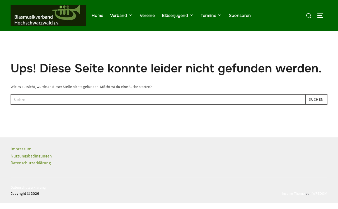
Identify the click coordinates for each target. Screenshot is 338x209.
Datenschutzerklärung (31, 162)
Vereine (147, 15)
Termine (208, 15)
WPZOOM (319, 193)
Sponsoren (240, 15)
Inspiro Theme (293, 193)
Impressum (21, 148)
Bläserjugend (175, 15)
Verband (118, 15)
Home (97, 15)
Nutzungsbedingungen (31, 156)
